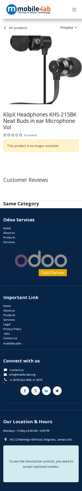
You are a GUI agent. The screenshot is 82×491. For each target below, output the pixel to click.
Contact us (17, 370)
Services (9, 242)
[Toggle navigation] (74, 9)
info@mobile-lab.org (22, 374)
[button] (68, 27)
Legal (6, 324)
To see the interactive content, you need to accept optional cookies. (41, 464)
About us (9, 233)
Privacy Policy (12, 329)
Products (9, 237)
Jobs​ (6, 333)
